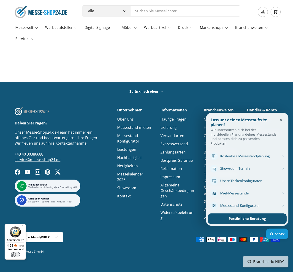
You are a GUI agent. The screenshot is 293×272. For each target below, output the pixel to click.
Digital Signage (97, 27)
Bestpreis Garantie (176, 160)
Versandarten (172, 135)
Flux (53, 202)
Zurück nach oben (144, 91)
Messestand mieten (134, 127)
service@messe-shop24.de (37, 159)
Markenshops (211, 27)
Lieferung (168, 127)
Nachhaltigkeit (129, 157)
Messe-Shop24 (34, 251)
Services (22, 38)
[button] (276, 12)
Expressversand (174, 143)
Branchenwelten (249, 27)
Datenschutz (171, 204)
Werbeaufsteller (59, 27)
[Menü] (23, 226)
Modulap (61, 202)
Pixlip (69, 202)
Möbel (127, 27)
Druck (183, 27)
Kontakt (124, 196)
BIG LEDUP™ (34, 202)
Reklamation (171, 168)
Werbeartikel (155, 27)
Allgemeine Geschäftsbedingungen (177, 191)
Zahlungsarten (173, 152)
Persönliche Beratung (247, 218)
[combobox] (161, 11)
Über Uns (125, 119)
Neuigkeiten (127, 165)
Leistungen (126, 149)
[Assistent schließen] (281, 120)
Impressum (170, 176)
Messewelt (24, 27)
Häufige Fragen (173, 119)
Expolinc (45, 202)
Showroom (126, 187)
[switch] (15, 254)
